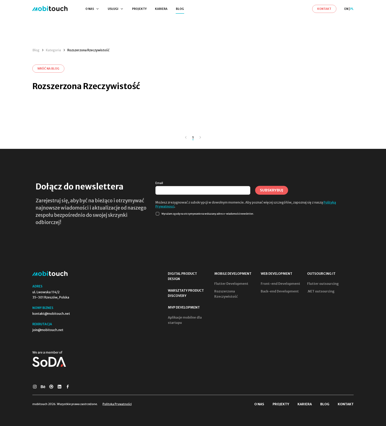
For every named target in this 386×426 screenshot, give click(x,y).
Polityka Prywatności (117, 404)
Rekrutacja (42, 324)
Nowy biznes (42, 307)
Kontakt (346, 404)
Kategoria (53, 50)
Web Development (276, 274)
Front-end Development (280, 284)
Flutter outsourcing (323, 284)
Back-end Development (280, 291)
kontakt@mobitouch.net (51, 314)
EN (346, 9)
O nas (259, 404)
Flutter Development (231, 284)
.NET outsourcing (321, 291)
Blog (180, 9)
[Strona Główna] (50, 9)
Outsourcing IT (321, 274)
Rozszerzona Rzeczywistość (226, 293)
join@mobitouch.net (47, 330)
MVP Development (184, 307)
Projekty (139, 9)
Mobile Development (233, 274)
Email (159, 183)
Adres (37, 286)
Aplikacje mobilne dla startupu (185, 320)
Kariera (161, 9)
